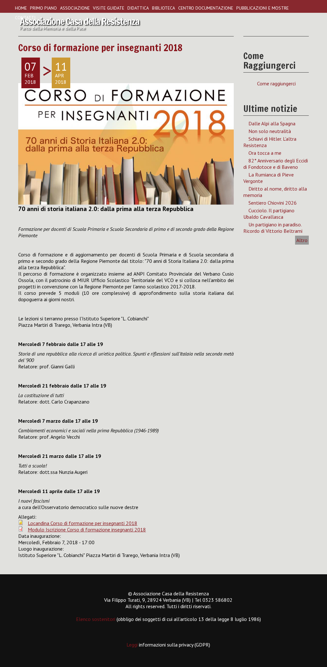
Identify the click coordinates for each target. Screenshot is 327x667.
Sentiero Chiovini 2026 (272, 203)
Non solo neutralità (269, 131)
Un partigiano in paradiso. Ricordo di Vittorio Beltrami (272, 227)
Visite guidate (108, 8)
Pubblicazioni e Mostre (262, 8)
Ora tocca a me (264, 153)
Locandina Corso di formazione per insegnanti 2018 (82, 523)
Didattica (138, 8)
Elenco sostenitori (95, 619)
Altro (302, 240)
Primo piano (43, 8)
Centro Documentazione (205, 8)
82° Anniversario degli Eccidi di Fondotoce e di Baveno (275, 163)
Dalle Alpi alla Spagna (271, 123)
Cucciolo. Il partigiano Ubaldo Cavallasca (268, 213)
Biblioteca (163, 8)
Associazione (75, 8)
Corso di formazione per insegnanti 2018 (100, 47)
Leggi (132, 644)
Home (21, 8)
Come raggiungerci (276, 83)
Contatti (25, 17)
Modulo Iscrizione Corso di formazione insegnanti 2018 (87, 529)
